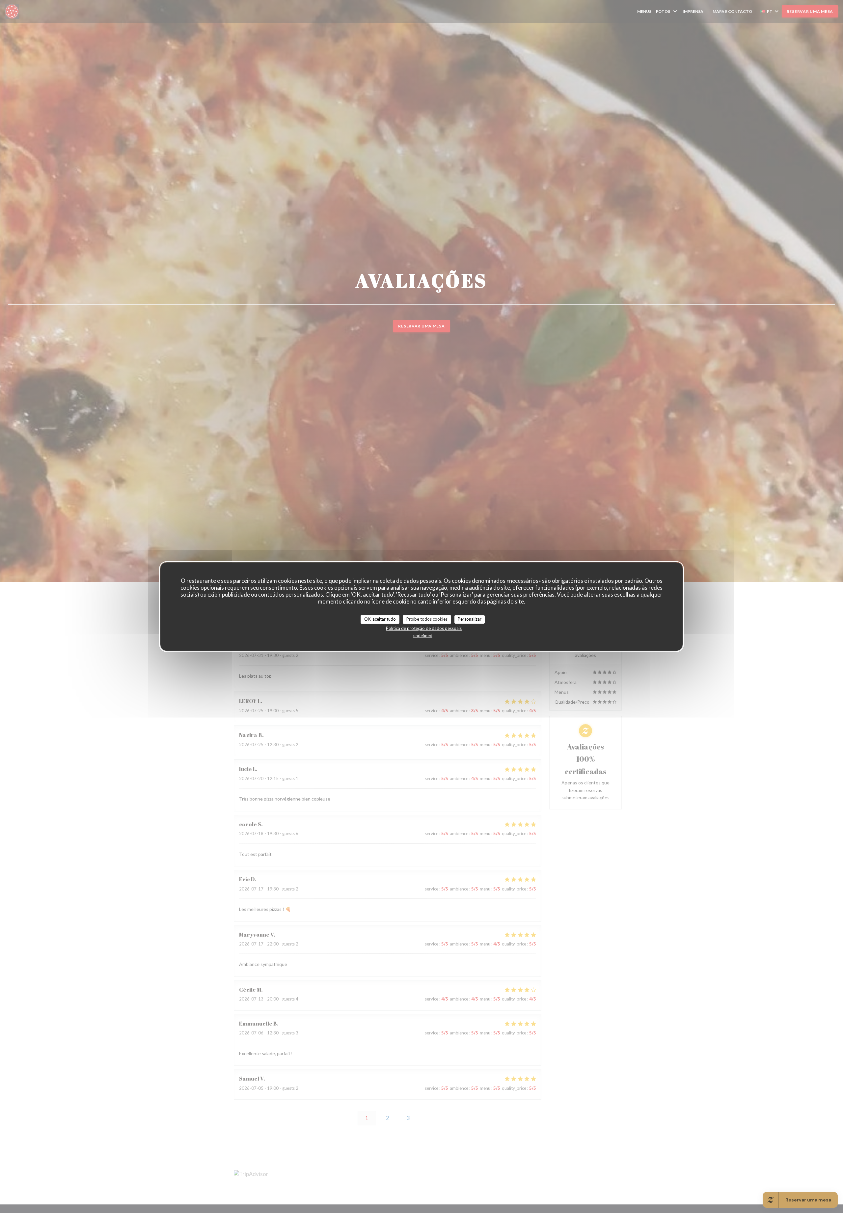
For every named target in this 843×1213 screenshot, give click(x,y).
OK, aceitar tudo (380, 619)
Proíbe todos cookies (427, 619)
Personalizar (469, 619)
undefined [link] (422, 635)
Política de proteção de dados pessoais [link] (424, 628)
